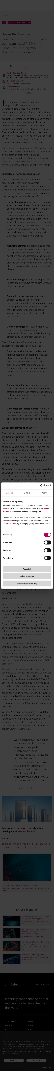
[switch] (47, 542)
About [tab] (44, 493)
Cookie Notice (9, 523)
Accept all (27, 569)
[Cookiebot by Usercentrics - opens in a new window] (40, 486)
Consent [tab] (9, 493)
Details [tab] (27, 493)
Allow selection (27, 576)
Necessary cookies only (27, 583)
